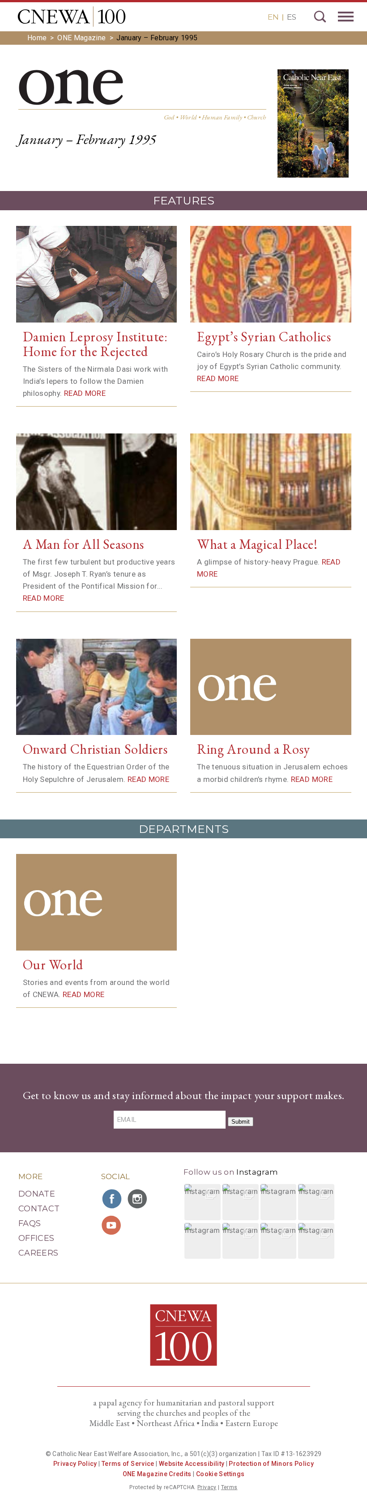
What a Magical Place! (257, 544)
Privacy (207, 1487)
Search (320, 16)
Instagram (257, 1172)
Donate (36, 1194)
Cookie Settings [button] (220, 1474)
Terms (229, 1487)
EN (273, 17)
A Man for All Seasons (84, 544)
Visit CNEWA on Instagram (138, 1199)
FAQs (29, 1223)
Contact (39, 1209)
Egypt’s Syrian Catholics (264, 336)
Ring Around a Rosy (253, 749)
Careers (38, 1253)
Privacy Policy (75, 1463)
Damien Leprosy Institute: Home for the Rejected (95, 344)
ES (291, 17)
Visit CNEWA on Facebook (112, 1199)
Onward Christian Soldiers (95, 749)
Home (37, 38)
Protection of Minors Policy (271, 1463)
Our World (53, 964)
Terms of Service (128, 1463)
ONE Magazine (81, 38)
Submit (240, 1121)
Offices (36, 1238)
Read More (85, 393)
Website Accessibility (192, 1463)
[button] (203, 1202)
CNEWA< (72, 16)
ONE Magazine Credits (157, 1474)
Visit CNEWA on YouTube (112, 1225)
